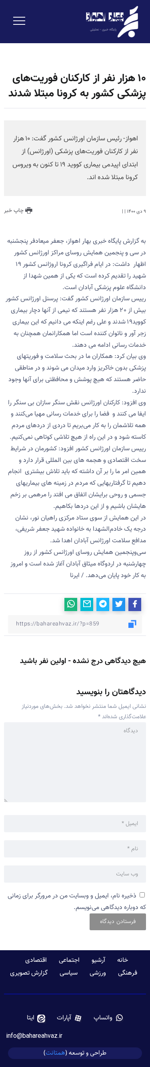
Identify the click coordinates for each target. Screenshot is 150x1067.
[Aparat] (69, 1018)
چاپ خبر (14, 210)
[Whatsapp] (108, 1018)
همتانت (55, 1053)
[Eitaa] (36, 1018)
